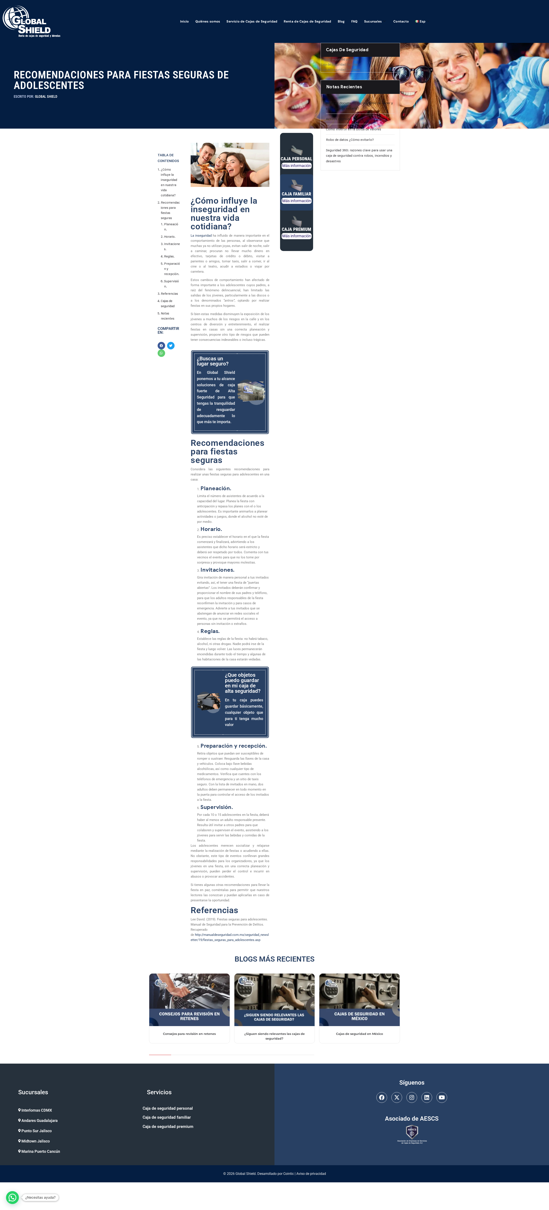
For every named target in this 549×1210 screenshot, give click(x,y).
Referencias (169, 294)
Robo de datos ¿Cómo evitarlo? (350, 140)
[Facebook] (381, 1097)
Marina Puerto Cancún (40, 1151)
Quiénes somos (207, 21)
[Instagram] (411, 1097)
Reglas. (169, 256)
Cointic (288, 1174)
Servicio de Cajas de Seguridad (251, 21)
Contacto (401, 21)
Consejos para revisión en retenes (189, 1034)
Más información (296, 165)
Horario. (169, 236)
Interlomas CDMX (36, 1110)
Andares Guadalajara (39, 1120)
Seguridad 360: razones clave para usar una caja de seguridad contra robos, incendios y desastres (359, 155)
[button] (76, 1110)
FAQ (354, 21)
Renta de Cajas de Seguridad (307, 21)
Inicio (184, 21)
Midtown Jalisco (35, 1141)
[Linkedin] (426, 1097)
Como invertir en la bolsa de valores (353, 129)
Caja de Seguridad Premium (340, 70)
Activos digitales (338, 119)
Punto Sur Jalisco (36, 1131)
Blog (341, 21)
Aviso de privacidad (311, 1174)
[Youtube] (441, 1097)
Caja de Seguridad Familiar (339, 64)
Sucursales (373, 21)
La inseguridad (201, 235)
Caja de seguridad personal (340, 59)
